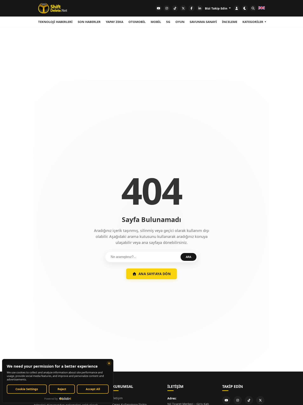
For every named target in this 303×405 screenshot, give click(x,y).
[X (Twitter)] (260, 400)
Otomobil (137, 22)
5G (168, 22)
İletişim (117, 398)
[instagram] (167, 8)
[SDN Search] (253, 8)
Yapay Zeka (114, 22)
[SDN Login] (237, 8)
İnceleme (229, 22)
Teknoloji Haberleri (55, 22)
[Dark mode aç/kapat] (245, 8)
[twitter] (183, 8)
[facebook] (191, 8)
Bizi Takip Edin (216, 8)
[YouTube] (226, 400)
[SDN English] (261, 8)
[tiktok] (175, 8)
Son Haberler (89, 22)
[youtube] (158, 8)
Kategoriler (252, 22)
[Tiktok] (249, 400)
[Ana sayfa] (52, 8)
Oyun (179, 22)
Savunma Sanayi (203, 22)
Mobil (156, 22)
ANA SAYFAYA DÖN (155, 274)
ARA (188, 257)
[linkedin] (200, 8)
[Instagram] (238, 400)
